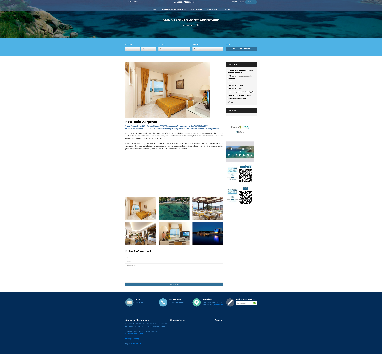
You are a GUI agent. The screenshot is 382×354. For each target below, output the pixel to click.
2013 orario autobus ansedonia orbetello (239, 77)
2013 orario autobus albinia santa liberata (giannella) (240, 71)
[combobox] (174, 49)
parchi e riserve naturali (237, 99)
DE (240, 2)
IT (233, 2)
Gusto (227, 9)
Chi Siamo (129, 334)
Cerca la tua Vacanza (241, 49)
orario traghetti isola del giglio (239, 95)
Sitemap (136, 339)
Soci (135, 334)
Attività (141, 334)
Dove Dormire (213, 9)
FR (243, 2)
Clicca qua (139, 302)
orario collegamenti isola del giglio (241, 92)
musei (230, 82)
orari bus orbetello (235, 89)
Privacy (128, 339)
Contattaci (251, 2)
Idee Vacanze (196, 9)
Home (154, 9)
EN (236, 2)
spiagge (231, 102)
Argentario (218, 305)
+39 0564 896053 (133, 1)
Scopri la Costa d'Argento (174, 9)
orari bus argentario (235, 85)
